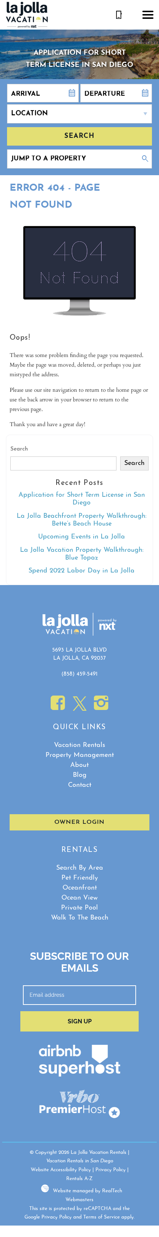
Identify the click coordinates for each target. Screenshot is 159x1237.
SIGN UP (80, 1021)
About (79, 765)
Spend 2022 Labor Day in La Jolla (81, 571)
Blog (80, 775)
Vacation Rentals (79, 745)
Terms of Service (101, 1217)
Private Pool (79, 908)
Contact (79, 785)
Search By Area (79, 868)
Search (79, 136)
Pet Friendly (79, 878)
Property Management (79, 755)
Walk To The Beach (79, 918)
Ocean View (79, 898)
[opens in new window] (58, 707)
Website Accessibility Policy (61, 1170)
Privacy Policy (110, 1170)
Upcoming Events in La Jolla (81, 537)
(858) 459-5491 (79, 674)
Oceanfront (79, 888)
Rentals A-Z (79, 1178)
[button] (148, 15)
